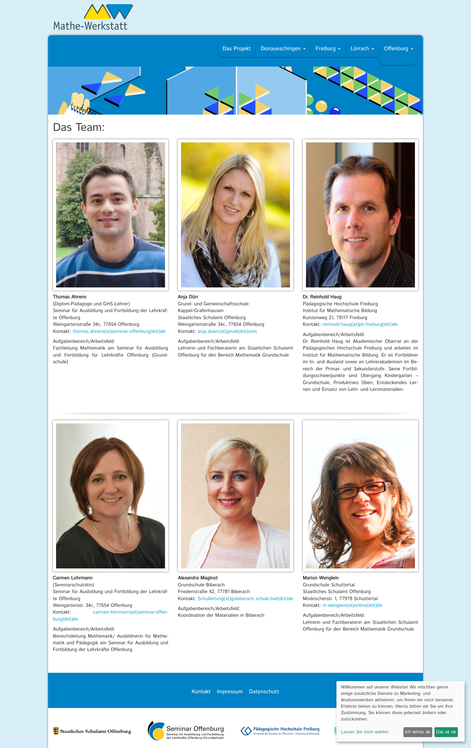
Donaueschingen (281, 49)
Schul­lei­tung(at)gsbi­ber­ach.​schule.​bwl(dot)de (245, 599)
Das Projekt (236, 49)
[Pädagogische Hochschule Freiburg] (279, 732)
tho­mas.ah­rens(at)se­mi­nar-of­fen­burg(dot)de (119, 331)
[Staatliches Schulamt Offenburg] (92, 732)
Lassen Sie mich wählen (365, 732)
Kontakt (201, 692)
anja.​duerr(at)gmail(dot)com (227, 331)
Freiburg (326, 49)
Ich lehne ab (417, 732)
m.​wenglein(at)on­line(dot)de (352, 605)
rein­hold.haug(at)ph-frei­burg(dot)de (360, 324)
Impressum (230, 692)
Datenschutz (264, 692)
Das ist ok (446, 732)
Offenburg (397, 49)
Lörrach (361, 49)
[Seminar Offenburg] (186, 732)
